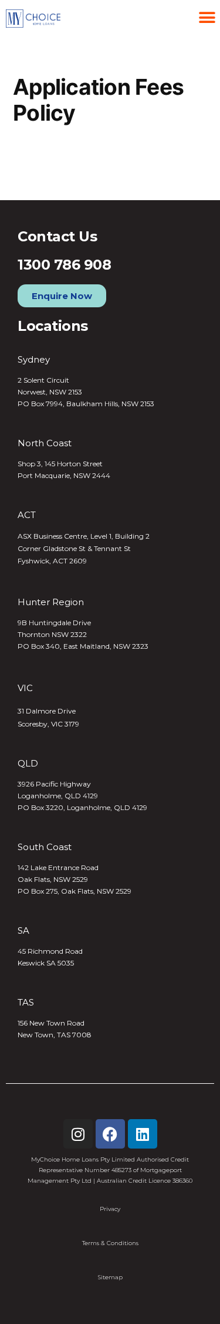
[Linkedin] (142, 1134)
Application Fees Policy (75, 169)
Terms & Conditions (110, 1243)
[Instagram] (78, 1134)
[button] (207, 17)
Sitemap (110, 1277)
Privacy (110, 1209)
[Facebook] (110, 1134)
